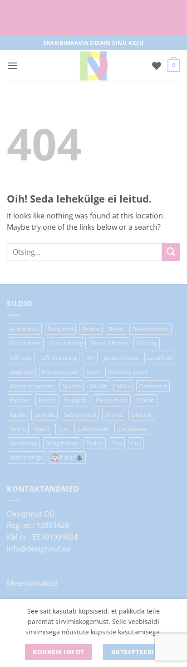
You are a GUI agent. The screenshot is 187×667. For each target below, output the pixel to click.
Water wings (26, 457)
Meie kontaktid (32, 583)
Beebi (115, 329)
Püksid (146, 400)
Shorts (114, 415)
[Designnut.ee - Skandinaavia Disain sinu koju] (93, 66)
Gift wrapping (58, 357)
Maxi (92, 371)
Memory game (128, 371)
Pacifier (20, 400)
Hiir (90, 357)
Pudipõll (75, 400)
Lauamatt (160, 357)
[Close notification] (172, 18)
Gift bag (146, 343)
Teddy (94, 443)
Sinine (18, 429)
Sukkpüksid (92, 429)
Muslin (98, 386)
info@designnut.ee (39, 549)
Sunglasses (132, 429)
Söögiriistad (62, 443)
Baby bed (60, 329)
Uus (136, 443)
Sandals (44, 415)
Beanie (91, 329)
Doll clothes (25, 343)
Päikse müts (111, 400)
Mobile (71, 386)
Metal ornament (32, 386)
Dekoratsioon (150, 329)
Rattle (17, 415)
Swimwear (23, 443)
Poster (47, 400)
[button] (12, 65)
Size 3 (41, 429)
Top (117, 443)
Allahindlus (24, 329)
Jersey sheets (120, 357)
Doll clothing (66, 343)
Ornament (153, 386)
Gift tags (21, 357)
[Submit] (171, 252)
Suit (63, 429)
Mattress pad (60, 371)
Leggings (21, 371)
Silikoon (142, 415)
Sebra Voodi (80, 415)
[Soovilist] (156, 66)
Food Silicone (110, 343)
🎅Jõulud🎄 (67, 457)
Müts (123, 386)
